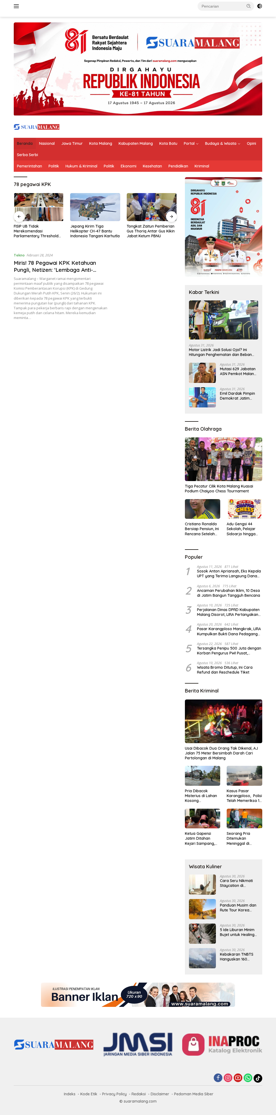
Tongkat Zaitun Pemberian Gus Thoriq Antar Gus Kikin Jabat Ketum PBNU (151, 231)
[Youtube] (238, 1078)
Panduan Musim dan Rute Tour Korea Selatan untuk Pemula (238, 907)
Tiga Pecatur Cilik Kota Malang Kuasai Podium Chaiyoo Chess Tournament (219, 488)
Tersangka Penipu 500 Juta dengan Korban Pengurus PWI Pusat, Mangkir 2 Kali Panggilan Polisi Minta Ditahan (229, 651)
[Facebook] (218, 1078)
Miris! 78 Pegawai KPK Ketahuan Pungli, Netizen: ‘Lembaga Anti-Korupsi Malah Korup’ (55, 269)
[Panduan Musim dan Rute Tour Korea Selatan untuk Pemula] (202, 909)
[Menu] (17, 6)
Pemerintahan (29, 166)
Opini (251, 143)
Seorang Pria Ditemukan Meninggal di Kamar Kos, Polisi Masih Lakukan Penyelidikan (242, 838)
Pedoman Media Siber (193, 1094)
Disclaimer (160, 1094)
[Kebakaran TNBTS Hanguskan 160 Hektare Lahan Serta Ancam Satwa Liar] (202, 958)
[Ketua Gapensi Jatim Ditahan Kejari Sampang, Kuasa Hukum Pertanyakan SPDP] (202, 819)
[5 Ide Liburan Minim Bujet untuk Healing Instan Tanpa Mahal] (202, 934)
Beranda (25, 143)
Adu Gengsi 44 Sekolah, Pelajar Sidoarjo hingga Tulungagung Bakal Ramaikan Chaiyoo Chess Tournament (244, 529)
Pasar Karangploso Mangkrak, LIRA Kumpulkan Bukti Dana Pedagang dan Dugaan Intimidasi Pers (229, 631)
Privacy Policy (114, 1094)
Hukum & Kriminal (81, 166)
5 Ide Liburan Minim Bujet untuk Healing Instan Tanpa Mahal (237, 932)
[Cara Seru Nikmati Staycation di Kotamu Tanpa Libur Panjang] (202, 884)
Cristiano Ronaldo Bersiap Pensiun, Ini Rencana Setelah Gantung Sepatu (202, 529)
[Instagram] (228, 1078)
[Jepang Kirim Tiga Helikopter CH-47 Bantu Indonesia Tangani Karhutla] (95, 207)
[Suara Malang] (37, 126)
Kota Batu (168, 143)
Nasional (47, 143)
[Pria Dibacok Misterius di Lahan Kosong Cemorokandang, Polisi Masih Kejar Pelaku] (202, 776)
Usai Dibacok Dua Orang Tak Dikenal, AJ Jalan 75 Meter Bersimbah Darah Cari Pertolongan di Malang (221, 753)
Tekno (19, 255)
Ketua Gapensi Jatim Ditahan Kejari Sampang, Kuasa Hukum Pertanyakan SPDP (201, 838)
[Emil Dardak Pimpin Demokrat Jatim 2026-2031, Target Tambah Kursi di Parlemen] (202, 397)
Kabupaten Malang (136, 143)
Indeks (69, 1094)
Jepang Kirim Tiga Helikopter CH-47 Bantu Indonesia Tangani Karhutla (95, 231)
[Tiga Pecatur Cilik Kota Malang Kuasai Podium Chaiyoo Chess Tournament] (223, 459)
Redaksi (139, 1094)
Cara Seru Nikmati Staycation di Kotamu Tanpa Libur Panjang (238, 883)
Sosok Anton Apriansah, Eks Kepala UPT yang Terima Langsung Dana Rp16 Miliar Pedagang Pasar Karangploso (229, 573)
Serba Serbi (27, 154)
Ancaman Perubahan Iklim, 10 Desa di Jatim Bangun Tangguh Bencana (228, 593)
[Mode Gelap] (259, 6)
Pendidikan (178, 166)
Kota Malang (100, 143)
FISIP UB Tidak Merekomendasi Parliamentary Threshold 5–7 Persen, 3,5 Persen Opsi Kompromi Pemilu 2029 (38, 231)
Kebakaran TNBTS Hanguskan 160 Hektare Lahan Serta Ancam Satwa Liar (238, 957)
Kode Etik (88, 1094)
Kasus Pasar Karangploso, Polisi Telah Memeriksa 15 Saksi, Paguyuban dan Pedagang (244, 795)
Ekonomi (128, 166)
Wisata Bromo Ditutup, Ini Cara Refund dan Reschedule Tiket (225, 670)
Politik (54, 166)
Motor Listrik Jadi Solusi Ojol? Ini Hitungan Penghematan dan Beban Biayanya (220, 352)
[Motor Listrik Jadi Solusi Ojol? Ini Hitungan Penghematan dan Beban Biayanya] (223, 319)
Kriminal (202, 166)
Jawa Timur (72, 143)
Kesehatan (152, 166)
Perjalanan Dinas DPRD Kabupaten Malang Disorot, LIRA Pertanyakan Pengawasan (228, 612)
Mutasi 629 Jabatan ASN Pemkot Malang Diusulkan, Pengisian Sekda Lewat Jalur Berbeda (238, 371)
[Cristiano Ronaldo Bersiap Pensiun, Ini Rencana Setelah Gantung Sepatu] (202, 509)
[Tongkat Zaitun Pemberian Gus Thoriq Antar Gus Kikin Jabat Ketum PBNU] (152, 207)
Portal (189, 143)
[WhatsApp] (248, 1078)
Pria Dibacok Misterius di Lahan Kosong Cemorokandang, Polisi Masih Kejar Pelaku (201, 795)
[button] (248, 6)
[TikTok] (258, 1078)
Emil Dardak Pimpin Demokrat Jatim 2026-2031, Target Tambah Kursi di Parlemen (237, 396)
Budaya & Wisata (220, 143)
